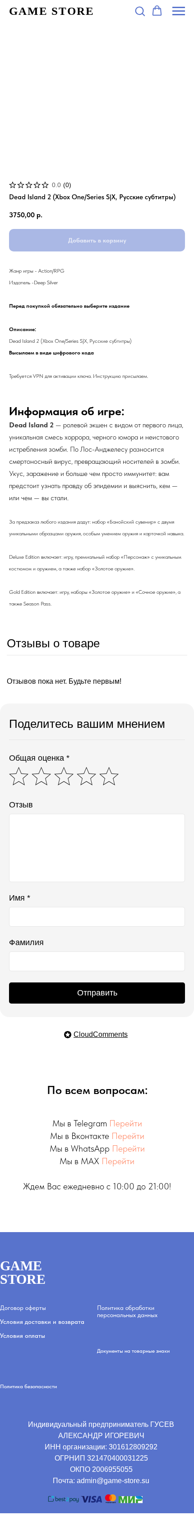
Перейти (125, 1123)
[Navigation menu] (178, 11)
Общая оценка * (39, 757)
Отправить (97, 992)
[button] (139, 10)
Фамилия (26, 942)
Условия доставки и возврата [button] (42, 1321)
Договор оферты (23, 1307)
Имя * (19, 897)
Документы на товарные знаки (133, 1351)
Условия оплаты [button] (22, 1335)
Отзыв (21, 804)
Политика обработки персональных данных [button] (127, 1311)
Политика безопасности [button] (28, 1386)
